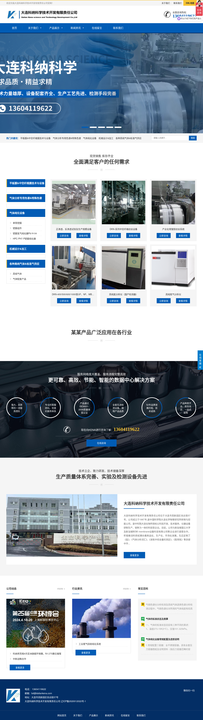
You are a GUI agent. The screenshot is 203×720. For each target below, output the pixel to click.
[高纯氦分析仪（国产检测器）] (123, 267)
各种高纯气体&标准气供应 (128, 138)
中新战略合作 (19, 658)
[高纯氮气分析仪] (173, 267)
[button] (85, 127)
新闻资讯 (76, 28)
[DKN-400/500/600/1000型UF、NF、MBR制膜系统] (73, 267)
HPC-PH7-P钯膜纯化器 (24, 238)
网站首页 (61, 715)
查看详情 (83, 235)
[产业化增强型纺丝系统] (173, 202)
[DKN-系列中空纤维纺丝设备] (123, 202)
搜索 (193, 138)
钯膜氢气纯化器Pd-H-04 (25, 233)
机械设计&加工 (106, 138)
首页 (14, 28)
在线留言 (97, 28)
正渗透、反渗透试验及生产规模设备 (74, 229)
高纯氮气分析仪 (173, 294)
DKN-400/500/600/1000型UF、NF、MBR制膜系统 (77, 294)
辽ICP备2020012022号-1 (73, 701)
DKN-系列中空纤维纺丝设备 (123, 229)
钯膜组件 (17, 228)
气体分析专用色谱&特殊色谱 (67, 138)
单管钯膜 (17, 222)
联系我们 (178, 2)
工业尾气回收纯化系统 (90, 643)
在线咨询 (101, 443)
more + (61, 588)
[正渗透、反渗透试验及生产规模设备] (73, 202)
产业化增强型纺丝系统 (173, 229)
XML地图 (190, 2)
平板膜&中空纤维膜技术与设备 (35, 138)
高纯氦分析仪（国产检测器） (123, 294)
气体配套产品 (19, 278)
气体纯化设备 (89, 138)
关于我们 (166, 2)
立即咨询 (64, 235)
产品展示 (54, 28)
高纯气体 (17, 273)
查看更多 (134, 555)
